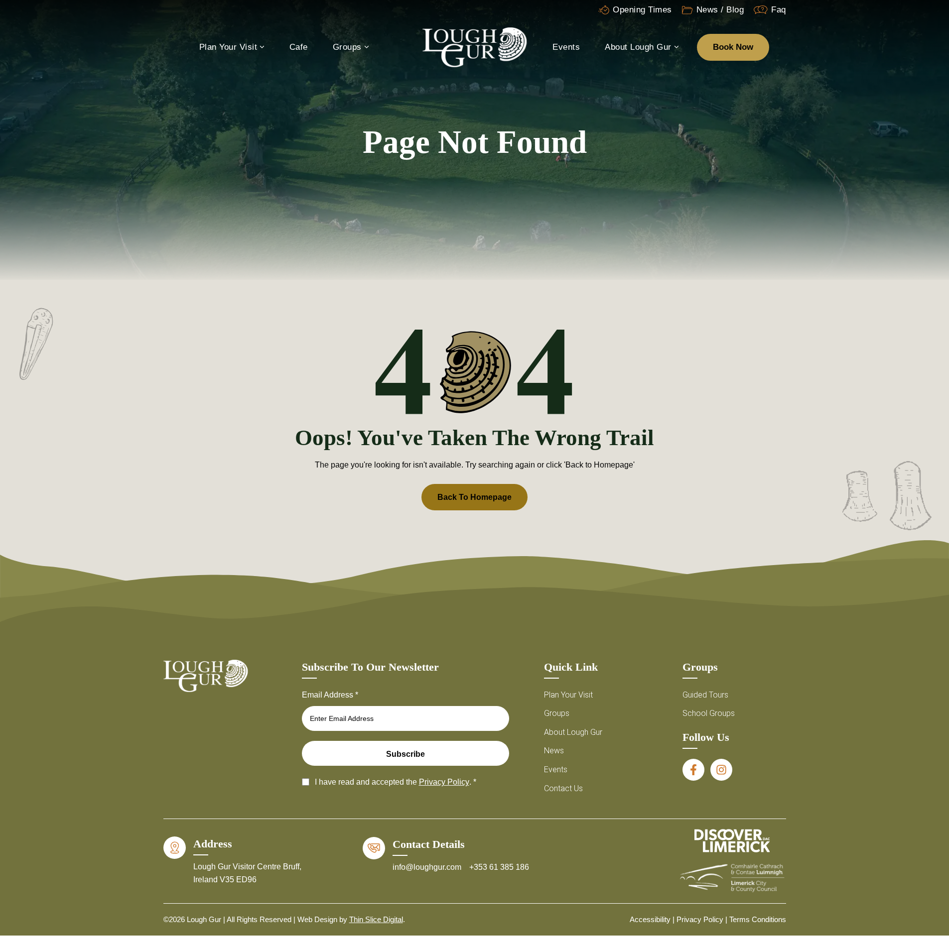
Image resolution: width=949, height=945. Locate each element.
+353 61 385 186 (499, 867)
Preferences (895, 898)
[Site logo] (474, 46)
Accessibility (650, 919)
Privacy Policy (813, 921)
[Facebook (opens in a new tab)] (693, 770)
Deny (813, 898)
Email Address (330, 695)
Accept (730, 898)
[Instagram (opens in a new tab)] (721, 770)
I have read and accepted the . (395, 782)
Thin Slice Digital (376, 919)
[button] (929, 799)
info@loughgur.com (428, 867)
